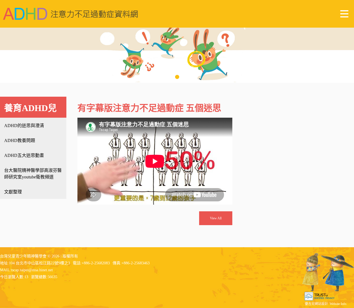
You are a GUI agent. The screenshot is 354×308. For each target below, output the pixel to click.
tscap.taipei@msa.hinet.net (32, 270)
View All (216, 218)
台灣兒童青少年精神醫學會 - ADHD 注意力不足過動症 (70, 14)
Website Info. (338, 304)
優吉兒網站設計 (316, 304)
